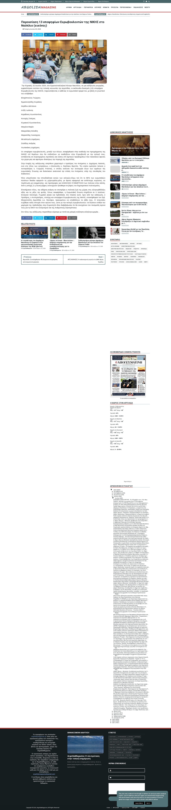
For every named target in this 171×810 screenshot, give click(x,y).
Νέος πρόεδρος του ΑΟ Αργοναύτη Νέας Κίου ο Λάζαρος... (131, 634)
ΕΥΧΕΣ (112, 251)
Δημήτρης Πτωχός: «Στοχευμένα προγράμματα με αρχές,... (131, 546)
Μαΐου (116, 711)
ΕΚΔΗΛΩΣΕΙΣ (138, 7)
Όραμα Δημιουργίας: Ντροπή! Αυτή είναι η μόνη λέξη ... (130, 506)
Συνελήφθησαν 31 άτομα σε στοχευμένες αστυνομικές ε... (130, 660)
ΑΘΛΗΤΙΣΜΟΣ (114, 243)
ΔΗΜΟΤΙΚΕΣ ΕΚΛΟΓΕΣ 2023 (117, 248)
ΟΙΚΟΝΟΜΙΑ (133, 256)
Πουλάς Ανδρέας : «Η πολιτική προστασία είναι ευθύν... (130, 536)
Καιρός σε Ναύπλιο (116, 419)
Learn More (139, 803)
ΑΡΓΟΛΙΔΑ (77, 7)
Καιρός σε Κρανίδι (115, 441)
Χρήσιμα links (126, 807)
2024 (115, 490)
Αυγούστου (117, 494)
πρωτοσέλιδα (125, 398)
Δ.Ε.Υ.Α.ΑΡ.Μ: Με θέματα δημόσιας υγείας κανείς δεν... (130, 685)
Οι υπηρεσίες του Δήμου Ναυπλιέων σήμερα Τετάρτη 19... (130, 674)
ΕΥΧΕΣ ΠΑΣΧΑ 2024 (131, 251)
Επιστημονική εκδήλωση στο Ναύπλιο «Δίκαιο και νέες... (130, 578)
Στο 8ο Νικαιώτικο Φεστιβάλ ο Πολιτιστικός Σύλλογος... (130, 677)
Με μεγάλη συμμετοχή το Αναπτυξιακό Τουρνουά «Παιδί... (131, 693)
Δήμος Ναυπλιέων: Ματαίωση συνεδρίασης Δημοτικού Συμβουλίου (79, 14)
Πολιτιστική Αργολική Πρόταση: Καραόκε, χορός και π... (130, 530)
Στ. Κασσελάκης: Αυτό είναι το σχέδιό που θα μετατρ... (130, 565)
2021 (113, 722)
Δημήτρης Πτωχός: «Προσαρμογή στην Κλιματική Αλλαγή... (131, 637)
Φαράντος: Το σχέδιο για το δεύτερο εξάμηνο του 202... (130, 549)
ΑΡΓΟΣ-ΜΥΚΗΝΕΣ (115, 246)
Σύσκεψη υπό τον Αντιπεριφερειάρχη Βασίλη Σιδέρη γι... (130, 535)
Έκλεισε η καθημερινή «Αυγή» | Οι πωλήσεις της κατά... (130, 570)
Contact (142, 807)
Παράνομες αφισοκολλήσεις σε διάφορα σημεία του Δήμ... (131, 527)
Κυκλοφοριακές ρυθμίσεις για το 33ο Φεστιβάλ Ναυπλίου (131, 524)
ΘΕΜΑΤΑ (106, 7)
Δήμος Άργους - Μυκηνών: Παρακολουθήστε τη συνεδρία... (131, 512)
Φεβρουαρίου (118, 716)
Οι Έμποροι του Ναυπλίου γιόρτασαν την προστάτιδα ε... (130, 576)
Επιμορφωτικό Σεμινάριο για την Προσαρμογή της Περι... (130, 573)
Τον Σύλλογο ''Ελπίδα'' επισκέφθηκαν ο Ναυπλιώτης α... (130, 643)
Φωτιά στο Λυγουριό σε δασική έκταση (125, 605)
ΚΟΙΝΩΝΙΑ (119, 256)
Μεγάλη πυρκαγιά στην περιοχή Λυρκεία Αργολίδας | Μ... (130, 624)
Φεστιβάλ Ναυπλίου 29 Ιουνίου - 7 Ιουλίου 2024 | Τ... (128, 610)
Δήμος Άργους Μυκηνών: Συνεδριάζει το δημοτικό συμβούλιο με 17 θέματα (141, 14)
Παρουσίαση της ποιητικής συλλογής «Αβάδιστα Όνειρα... (131, 703)
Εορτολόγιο (127, 481)
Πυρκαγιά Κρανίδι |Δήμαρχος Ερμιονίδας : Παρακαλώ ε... (130, 616)
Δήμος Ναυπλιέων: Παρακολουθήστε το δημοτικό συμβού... (131, 514)
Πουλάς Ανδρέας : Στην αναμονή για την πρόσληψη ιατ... (130, 705)
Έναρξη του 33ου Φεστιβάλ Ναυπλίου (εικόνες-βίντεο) (130, 504)
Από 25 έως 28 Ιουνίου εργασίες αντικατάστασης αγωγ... (130, 595)
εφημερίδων (133, 398)
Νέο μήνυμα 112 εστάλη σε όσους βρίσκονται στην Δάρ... (130, 645)
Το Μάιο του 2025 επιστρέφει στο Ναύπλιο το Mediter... (130, 532)
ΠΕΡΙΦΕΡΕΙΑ (88, 7)
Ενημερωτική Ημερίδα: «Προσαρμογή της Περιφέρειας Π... (131, 689)
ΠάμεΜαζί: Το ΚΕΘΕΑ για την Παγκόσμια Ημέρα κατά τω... (130, 599)
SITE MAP (135, 807)
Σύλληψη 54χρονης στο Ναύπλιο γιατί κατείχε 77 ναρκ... (130, 676)
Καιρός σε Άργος (115, 407)
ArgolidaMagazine (50, 14)
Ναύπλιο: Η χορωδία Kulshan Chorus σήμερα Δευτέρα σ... (130, 600)
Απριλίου (117, 713)
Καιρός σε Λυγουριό (116, 430)
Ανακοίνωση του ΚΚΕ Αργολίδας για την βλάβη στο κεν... (130, 603)
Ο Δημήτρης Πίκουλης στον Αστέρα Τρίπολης (127, 522)
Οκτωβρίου (117, 491)
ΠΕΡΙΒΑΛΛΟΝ (141, 256)
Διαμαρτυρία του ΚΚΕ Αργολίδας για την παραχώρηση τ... (131, 503)
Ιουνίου (117, 498)
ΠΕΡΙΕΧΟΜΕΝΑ (125, 7)
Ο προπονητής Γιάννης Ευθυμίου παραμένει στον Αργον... (130, 621)
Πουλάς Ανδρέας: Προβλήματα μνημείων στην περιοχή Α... (131, 665)
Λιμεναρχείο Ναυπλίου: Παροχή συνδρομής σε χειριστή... (130, 627)
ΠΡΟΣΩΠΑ (114, 7)
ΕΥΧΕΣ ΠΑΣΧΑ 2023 (120, 251)
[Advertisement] (130, 96)
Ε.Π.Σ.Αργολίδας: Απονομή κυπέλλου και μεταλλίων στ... (130, 652)
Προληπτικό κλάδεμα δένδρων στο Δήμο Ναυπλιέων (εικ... (131, 709)
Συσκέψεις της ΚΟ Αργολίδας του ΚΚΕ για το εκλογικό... (130, 589)
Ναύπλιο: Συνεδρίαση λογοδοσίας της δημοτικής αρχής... (130, 684)
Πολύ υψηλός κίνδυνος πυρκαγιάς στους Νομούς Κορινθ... (131, 657)
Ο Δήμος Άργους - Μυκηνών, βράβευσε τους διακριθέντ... (130, 520)
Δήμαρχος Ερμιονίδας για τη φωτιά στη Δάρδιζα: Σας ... (130, 649)
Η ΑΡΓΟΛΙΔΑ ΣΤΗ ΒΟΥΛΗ (140, 254)
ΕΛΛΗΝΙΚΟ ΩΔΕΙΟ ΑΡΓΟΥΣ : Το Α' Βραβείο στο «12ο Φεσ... (130, 499)
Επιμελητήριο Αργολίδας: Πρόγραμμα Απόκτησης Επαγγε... (131, 581)
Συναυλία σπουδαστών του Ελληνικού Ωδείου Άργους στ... (131, 541)
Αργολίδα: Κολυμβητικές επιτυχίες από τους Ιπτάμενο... (130, 673)
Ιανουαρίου (117, 717)
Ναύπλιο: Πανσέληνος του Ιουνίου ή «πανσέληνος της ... (130, 602)
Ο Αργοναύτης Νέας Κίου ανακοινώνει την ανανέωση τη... (130, 568)
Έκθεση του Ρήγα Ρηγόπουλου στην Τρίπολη (126, 597)
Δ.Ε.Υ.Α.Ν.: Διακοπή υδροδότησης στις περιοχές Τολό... (130, 700)
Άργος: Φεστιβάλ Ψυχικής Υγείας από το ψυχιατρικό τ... (130, 544)
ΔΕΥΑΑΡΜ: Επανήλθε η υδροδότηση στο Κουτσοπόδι (129, 622)
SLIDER (140, 261)
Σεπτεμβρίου (118, 493)
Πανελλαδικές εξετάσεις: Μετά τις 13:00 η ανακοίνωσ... (130, 528)
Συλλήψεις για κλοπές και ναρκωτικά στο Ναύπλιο (128, 564)
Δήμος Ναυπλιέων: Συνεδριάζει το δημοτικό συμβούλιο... (130, 588)
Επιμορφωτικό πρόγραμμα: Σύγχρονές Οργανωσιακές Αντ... (129, 655)
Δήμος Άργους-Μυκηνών (72, 1)
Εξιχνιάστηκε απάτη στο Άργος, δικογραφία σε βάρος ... (130, 690)
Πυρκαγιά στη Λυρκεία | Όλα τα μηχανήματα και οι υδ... (130, 619)
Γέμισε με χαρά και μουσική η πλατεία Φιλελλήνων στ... (130, 607)
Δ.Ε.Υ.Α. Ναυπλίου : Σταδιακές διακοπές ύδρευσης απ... (130, 575)
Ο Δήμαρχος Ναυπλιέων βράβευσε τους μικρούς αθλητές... (131, 692)
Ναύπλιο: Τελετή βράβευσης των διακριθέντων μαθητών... (131, 559)
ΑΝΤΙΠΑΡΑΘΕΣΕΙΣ (124, 243)
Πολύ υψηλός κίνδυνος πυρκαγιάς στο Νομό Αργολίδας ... (131, 681)
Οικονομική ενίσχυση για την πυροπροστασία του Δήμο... (130, 551)
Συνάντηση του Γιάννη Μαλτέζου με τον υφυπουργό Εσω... (130, 651)
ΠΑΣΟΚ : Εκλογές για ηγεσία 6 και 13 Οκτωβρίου (128, 501)
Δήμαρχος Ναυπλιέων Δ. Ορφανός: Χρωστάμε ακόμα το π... (131, 517)
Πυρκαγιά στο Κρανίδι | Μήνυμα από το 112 (126, 617)
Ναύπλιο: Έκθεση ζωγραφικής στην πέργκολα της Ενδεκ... (131, 557)
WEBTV (147, 7)
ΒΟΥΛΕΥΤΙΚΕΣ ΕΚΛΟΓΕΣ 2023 (128, 246)
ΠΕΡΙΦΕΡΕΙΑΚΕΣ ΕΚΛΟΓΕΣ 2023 (126, 259)
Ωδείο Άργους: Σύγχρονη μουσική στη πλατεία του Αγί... (130, 560)
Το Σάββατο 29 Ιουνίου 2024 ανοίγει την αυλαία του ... (129, 586)
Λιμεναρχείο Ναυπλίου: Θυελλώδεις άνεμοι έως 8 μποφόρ (131, 509)
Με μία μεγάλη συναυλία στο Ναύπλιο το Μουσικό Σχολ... (130, 662)
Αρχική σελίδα (42, 1)
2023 (113, 719)
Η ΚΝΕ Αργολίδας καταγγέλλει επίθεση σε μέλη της (129, 525)
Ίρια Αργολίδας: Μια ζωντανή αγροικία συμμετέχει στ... (130, 640)
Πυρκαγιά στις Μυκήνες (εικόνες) (123, 682)
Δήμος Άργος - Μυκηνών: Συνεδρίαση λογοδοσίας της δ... (130, 671)
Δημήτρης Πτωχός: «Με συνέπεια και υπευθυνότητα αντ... (131, 572)
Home (108, 807)
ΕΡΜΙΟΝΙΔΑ (144, 248)
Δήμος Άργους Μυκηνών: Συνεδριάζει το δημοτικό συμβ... (131, 583)
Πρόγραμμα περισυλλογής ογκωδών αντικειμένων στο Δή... (130, 647)
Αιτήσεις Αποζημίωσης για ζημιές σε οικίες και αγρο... (130, 548)
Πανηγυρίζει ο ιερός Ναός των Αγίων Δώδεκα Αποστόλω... (131, 543)
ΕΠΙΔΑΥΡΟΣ (136, 248)
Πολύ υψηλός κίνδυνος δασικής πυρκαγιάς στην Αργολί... (130, 516)
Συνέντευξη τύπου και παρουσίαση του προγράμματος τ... (131, 519)
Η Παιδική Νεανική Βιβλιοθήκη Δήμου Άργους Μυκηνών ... (130, 580)
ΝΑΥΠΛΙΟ (126, 256)
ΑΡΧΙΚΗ (69, 7)
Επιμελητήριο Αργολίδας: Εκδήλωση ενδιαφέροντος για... (131, 629)
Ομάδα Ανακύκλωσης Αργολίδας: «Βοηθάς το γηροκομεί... (131, 591)
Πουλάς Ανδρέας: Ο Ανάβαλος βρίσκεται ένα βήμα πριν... (130, 556)
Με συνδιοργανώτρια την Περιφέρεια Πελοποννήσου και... (131, 614)
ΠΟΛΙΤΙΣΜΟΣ (114, 261)
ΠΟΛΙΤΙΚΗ (138, 259)
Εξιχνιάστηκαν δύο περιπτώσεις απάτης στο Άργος (129, 608)
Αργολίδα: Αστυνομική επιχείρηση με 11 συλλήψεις (129, 533)
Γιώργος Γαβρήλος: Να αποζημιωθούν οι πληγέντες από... (130, 585)
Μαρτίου (116, 714)
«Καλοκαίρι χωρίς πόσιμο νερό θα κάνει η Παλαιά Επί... (130, 679)
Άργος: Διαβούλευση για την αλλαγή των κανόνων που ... (130, 701)
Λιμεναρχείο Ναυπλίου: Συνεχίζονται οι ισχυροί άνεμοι (130, 632)
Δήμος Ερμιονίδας (89, 1)
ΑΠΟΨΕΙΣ (98, 7)
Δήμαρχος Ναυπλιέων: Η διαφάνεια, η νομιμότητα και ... (130, 508)
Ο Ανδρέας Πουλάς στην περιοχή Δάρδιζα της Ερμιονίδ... (130, 642)
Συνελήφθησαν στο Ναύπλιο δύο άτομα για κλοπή (128, 698)
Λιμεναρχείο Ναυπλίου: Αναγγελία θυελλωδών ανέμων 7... (131, 667)
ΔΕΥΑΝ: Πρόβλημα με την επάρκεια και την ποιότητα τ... (130, 626)
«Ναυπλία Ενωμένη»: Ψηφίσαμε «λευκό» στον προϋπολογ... (131, 708)
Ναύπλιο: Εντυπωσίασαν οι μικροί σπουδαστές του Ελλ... (130, 511)
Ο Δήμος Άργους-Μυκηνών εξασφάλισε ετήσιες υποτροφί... (131, 540)
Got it (148, 803)
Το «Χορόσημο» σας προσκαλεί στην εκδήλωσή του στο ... (131, 638)
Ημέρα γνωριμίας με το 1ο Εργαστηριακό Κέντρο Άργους (130, 663)
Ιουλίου (116, 496)
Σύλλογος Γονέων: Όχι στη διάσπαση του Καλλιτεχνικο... (130, 706)
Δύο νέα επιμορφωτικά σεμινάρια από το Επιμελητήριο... (130, 635)
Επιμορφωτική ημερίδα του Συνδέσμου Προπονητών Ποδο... (129, 593)
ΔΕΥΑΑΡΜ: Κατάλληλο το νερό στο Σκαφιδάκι (127, 562)
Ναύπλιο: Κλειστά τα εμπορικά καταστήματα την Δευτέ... (130, 697)
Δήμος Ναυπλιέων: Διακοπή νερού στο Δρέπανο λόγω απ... (131, 567)
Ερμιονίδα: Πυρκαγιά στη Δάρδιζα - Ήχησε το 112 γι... (129, 658)
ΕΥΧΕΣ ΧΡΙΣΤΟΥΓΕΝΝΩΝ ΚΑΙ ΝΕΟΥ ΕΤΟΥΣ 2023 (122, 254)
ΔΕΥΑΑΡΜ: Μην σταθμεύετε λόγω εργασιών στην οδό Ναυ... (129, 669)
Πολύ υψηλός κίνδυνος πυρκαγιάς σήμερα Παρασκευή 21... (131, 630)
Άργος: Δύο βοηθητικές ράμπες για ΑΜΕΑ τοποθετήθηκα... (131, 552)
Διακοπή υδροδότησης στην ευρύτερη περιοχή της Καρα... (131, 538)
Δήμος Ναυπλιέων (56, 1)
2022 (113, 721)
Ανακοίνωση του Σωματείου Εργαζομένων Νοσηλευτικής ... (131, 695)
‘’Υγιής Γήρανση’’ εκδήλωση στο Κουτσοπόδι (126, 687)
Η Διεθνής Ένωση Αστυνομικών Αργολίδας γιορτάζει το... (131, 554)
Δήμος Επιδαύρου (103, 1)
